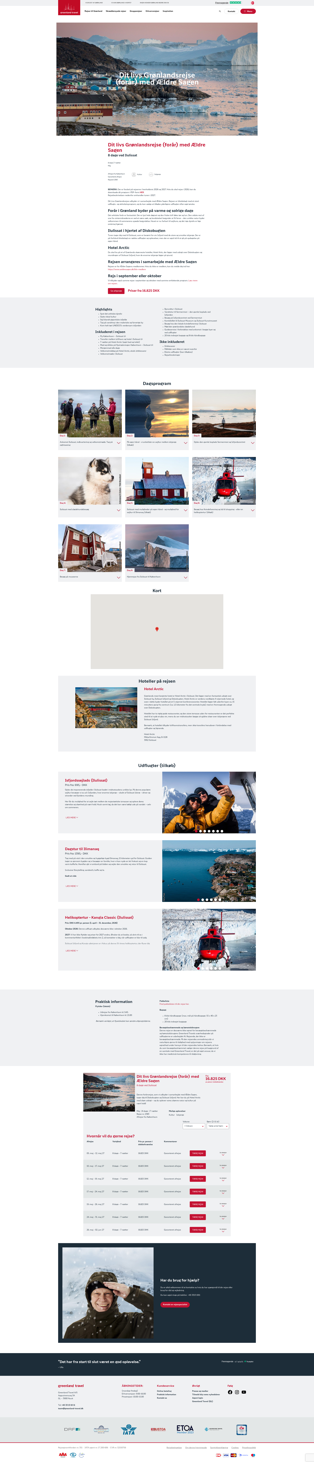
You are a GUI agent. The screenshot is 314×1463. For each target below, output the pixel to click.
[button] (157, 629)
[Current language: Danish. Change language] (252, 3)
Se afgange (116, 291)
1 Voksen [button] (189, 1126)
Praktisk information (166, 1395)
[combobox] (252, 3)
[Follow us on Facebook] (230, 1392)
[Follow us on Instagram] (237, 1392)
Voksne (186, 1122)
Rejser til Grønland (93, 11)
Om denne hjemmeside (196, 1448)
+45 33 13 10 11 (68, 1405)
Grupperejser (136, 11)
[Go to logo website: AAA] (63, 1455)
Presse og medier (200, 1391)
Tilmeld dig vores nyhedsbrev (206, 1395)
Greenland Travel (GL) (202, 1401)
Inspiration (168, 11)
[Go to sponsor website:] (72, 1429)
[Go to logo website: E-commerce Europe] (81, 1455)
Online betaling (164, 1391)
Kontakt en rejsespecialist (175, 1305)
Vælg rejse (197, 1153)
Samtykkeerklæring (219, 1448)
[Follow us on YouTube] (243, 1392)
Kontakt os (162, 1398)
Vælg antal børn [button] (216, 1126)
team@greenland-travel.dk (70, 1409)
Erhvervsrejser (152, 11)
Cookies (235, 1448)
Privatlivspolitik (249, 1448)
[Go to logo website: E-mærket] (73, 1455)
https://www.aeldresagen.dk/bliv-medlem (127, 269)
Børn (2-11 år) (213, 1122)
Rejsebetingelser (174, 1448)
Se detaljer (223, 1152)
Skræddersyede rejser (116, 11)
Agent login (197, 1398)
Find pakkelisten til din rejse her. (174, 1004)
